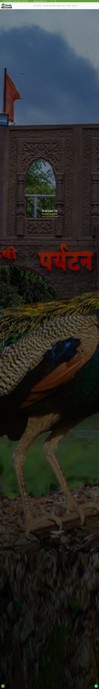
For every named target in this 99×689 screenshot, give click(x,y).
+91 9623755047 (16, 1)
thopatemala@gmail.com (40, 1)
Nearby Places (52, 5)
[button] (40, 6)
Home (35, 5)
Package (58, 5)
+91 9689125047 (7, 1)
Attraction (46, 5)
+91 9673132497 (24, 1)
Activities (69, 5)
